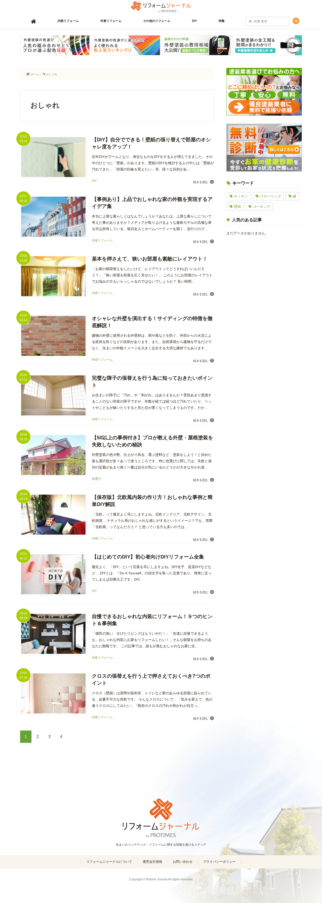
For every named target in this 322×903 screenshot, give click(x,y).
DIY (194, 21)
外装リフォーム (111, 21)
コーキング (261, 206)
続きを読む (200, 182)
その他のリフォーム (156, 21)
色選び (96, 479)
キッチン (241, 196)
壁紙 (237, 206)
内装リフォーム (68, 21)
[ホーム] (33, 21)
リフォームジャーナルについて (109, 862)
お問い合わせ (182, 862)
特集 (222, 21)
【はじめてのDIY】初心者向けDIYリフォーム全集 (148, 557)
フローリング (270, 196)
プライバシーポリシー (219, 862)
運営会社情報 (152, 862)
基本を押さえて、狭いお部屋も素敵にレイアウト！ (150, 259)
